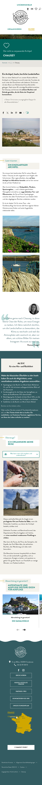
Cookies (22, 767)
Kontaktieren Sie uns (21, 698)
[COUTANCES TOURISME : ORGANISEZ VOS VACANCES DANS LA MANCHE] (21, 17)
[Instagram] (23, 670)
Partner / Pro (21, 691)
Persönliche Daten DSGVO (9, 767)
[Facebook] (18, 670)
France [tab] (11, 713)
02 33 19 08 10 (22, 665)
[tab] (19, 454)
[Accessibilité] (27, 9)
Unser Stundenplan (21, 706)
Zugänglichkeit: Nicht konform (10, 772)
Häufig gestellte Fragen (21, 683)
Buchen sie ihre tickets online (10, 406)
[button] (40, 9)
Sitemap (23, 772)
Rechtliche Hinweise (7, 762)
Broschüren (21, 675)
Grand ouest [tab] (14, 716)
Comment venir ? (21, 747)
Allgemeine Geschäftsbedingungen (25, 762)
